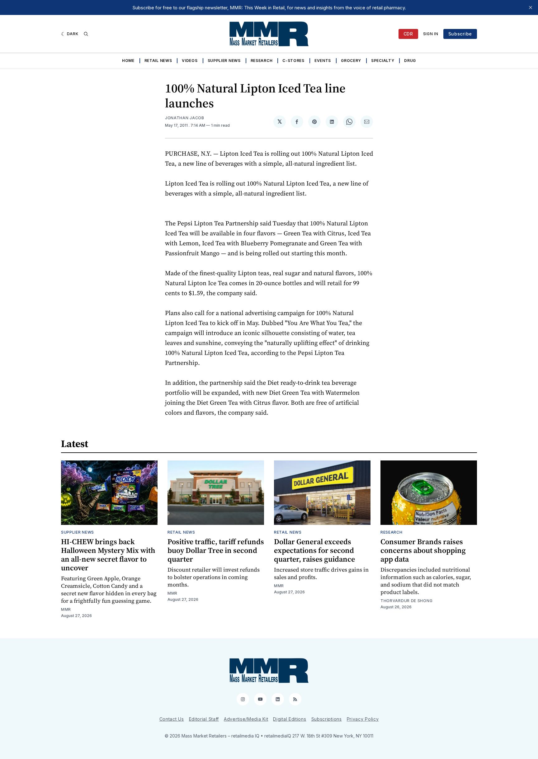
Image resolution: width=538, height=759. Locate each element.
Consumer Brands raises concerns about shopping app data (423, 550)
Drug (410, 60)
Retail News (158, 60)
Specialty (382, 60)
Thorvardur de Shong (406, 600)
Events (322, 60)
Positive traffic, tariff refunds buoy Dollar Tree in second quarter (216, 550)
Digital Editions (289, 719)
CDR (408, 33)
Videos (189, 60)
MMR (66, 609)
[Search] (85, 33)
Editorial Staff (204, 719)
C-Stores (293, 60)
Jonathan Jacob (184, 118)
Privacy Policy (363, 719)
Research (262, 60)
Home (128, 60)
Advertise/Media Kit (246, 719)
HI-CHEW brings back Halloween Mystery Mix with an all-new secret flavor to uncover (108, 554)
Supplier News (224, 60)
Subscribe (460, 33)
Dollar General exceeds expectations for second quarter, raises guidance (314, 550)
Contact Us (171, 719)
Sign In (430, 33)
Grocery (351, 60)
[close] (531, 7)
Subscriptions (326, 719)
